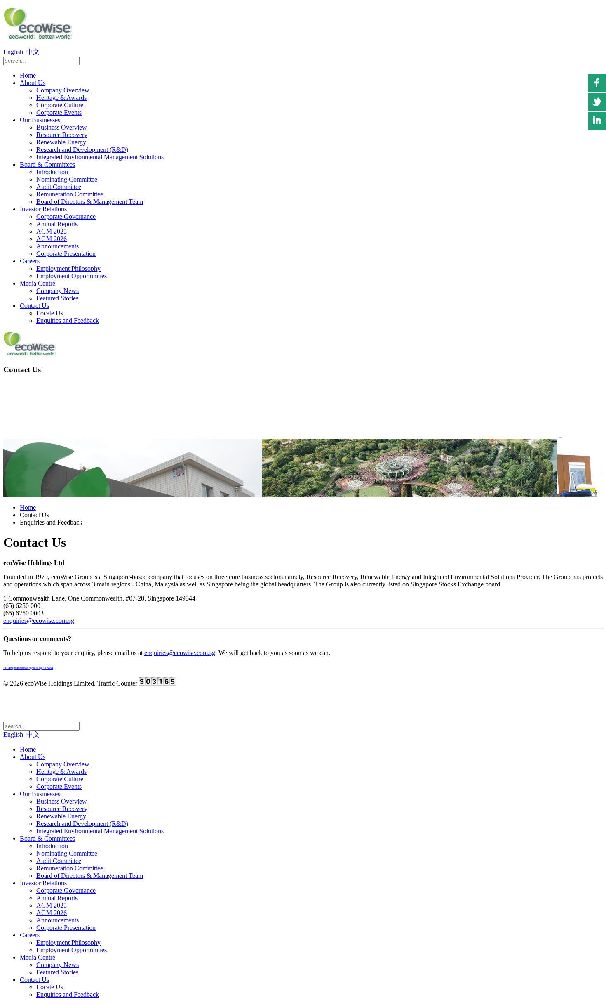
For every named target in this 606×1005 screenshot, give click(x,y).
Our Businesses (40, 119)
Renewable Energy (61, 142)
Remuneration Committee (69, 194)
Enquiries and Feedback (67, 320)
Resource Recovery (61, 134)
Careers (30, 261)
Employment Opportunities (71, 275)
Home (28, 75)
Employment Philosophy (68, 268)
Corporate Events (59, 112)
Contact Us (34, 305)
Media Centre (37, 283)
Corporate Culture (59, 105)
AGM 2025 (51, 231)
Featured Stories (57, 298)
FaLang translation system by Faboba (28, 668)
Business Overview (61, 127)
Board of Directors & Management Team (89, 201)
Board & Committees (47, 164)
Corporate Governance (66, 216)
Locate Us (49, 313)
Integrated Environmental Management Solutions (100, 157)
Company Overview (62, 90)
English (14, 51)
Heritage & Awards (61, 97)
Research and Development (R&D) (82, 149)
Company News (57, 290)
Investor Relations (43, 209)
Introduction (52, 171)
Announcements (57, 246)
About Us (32, 82)
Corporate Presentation (66, 253)
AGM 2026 (51, 238)
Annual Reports (57, 223)
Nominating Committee (66, 179)
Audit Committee (58, 186)
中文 (33, 51)
